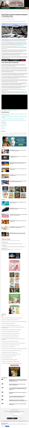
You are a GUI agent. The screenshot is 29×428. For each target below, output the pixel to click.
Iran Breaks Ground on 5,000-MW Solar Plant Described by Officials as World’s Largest (12, 363)
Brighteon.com (16, 110)
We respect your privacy (14, 415)
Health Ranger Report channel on (10, 110)
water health (20, 21)
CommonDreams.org (4, 124)
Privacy (17, 420)
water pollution (24, 21)
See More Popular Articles (14, 365)
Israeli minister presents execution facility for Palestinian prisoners (9, 352)
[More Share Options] (13, 19)
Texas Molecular (5, 21)
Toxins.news (6, 90)
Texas (2, 21)
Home (2, 13)
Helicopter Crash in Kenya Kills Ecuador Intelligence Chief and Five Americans (11, 325)
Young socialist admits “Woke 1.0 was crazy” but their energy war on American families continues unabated (14, 348)
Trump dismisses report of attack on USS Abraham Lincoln (8, 346)
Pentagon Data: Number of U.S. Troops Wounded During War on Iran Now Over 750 (11, 329)
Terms (19, 420)
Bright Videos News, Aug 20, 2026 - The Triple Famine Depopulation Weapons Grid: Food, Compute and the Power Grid (18, 400)
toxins (11, 21)
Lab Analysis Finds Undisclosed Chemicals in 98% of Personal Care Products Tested (11, 350)
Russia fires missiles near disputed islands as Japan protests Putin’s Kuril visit (11, 333)
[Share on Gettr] (12, 19)
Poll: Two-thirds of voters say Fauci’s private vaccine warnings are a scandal (10, 361)
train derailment (14, 21)
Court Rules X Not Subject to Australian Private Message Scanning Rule (10, 341)
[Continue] (21, 414)
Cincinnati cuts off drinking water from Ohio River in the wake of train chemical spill (12, 118)
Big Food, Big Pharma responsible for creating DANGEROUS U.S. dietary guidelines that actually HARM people (18, 227)
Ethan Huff (14, 155)
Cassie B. (13, 149)
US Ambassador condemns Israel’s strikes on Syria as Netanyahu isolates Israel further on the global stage (14, 321)
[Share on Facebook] (4, 19)
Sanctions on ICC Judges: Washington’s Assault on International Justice (10, 319)
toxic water (8, 21)
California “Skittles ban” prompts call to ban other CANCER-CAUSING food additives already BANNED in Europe (18, 214)
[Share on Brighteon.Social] (2, 19)
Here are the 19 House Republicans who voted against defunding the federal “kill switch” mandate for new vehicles (18, 181)
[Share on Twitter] (5, 19)
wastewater (17, 21)
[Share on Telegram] (7, 19)
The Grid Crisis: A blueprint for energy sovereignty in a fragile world (9, 359)
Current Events (5, 13)
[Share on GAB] (8, 19)
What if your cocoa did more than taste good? (7, 357)
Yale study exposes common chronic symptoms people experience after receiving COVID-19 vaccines (18, 150)
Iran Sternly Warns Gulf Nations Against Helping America (8, 323)
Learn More (3, 426)
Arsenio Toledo (8, 17)
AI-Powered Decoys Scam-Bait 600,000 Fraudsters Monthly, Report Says (10, 331)
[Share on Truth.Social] (10, 19)
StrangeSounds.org (4, 125)
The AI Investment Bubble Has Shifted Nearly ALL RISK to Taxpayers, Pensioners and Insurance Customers (17, 396)
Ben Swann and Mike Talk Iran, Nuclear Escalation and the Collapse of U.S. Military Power (17, 384)
